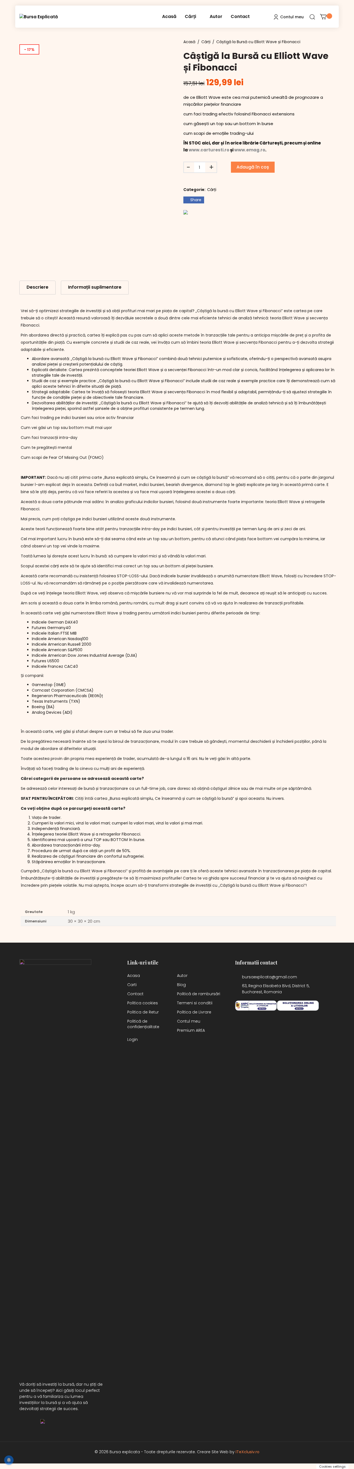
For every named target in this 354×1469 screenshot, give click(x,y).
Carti (132, 984)
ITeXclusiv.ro (247, 1452)
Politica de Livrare (194, 1012)
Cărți (190, 16)
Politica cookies (142, 1003)
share (195, 200)
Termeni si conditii (194, 1003)
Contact (240, 16)
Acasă (169, 16)
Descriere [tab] (37, 287)
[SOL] (298, 1005)
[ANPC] (256, 1005)
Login (132, 1039)
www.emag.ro (249, 150)
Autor (216, 16)
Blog (181, 984)
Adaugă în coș (252, 167)
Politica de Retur (143, 1012)
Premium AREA (191, 1030)
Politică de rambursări (198, 994)
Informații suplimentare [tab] (94, 287)
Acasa (133, 975)
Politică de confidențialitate (143, 1024)
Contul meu (188, 1021)
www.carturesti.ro (209, 150)
